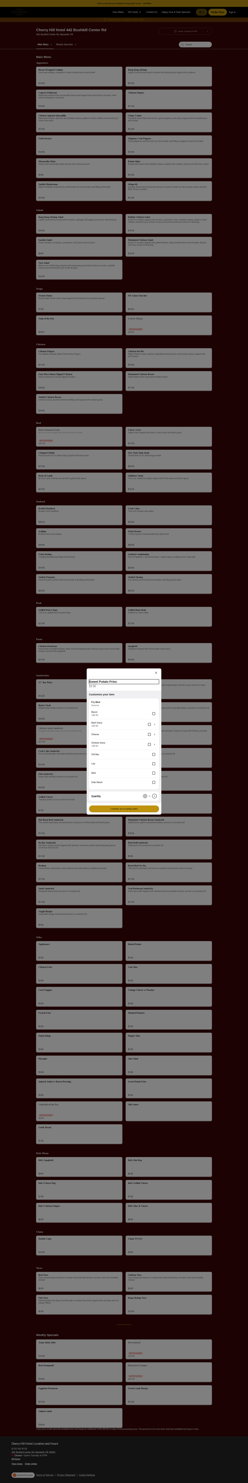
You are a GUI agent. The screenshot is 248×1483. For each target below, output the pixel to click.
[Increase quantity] (154, 796)
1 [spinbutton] (149, 796)
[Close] (156, 673)
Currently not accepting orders (124, 809)
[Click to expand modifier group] (154, 724)
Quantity (96, 796)
